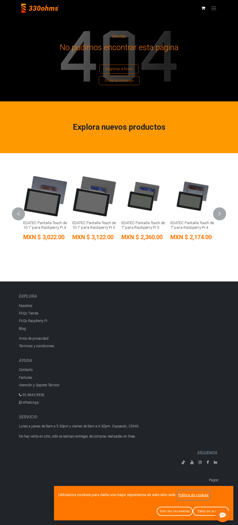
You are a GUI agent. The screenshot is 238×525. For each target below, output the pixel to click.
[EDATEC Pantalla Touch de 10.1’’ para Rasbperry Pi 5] (94, 196)
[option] (119, 213)
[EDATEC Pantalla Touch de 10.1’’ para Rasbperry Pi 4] (45, 196)
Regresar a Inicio (119, 69)
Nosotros (26, 306)
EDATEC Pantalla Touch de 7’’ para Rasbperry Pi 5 (143, 225)
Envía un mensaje (119, 80)
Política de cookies (193, 495)
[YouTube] (192, 462)
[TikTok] (183, 462)
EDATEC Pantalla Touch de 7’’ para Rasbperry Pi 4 (192, 225)
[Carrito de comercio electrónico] (203, 8)
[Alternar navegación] (213, 8)
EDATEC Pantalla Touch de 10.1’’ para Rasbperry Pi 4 (45, 225)
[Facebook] (207, 462)
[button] (22, 213)
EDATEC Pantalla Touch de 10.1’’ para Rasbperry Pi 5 (94, 225)
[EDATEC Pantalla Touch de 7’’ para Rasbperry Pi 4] (192, 196)
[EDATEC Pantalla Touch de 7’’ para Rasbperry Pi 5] (143, 196)
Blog (22, 329)
